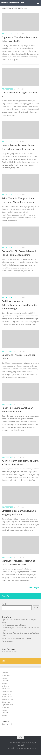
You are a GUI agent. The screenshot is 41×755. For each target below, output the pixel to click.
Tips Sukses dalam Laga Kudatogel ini (14, 625)
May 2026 (5, 683)
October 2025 (6, 702)
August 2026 (6, 676)
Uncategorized (7, 34)
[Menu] (38, 3)
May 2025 (5, 715)
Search (4, 604)
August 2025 (6, 707)
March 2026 (6, 689)
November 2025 (7, 699)
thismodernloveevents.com (12, 2)
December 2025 (7, 697)
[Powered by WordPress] (13, 748)
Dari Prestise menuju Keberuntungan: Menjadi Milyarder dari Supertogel (19, 305)
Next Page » (34, 587)
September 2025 (7, 705)
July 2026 (5, 678)
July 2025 (5, 710)
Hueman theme (31, 748)
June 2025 (5, 713)
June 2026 (5, 681)
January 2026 (6, 694)
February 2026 (7, 691)
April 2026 (5, 686)
